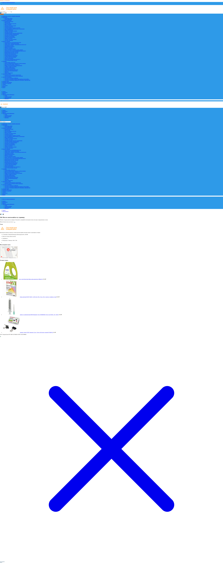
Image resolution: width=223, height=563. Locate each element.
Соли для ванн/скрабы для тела (11, 60)
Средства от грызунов (6, 83)
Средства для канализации (10, 37)
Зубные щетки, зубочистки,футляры (12, 43)
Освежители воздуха (9, 26)
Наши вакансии (8, 97)
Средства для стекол (9, 31)
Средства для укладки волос (10, 53)
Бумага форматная (8, 19)
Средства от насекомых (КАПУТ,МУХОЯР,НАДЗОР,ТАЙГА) (17, 79)
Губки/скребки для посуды (10, 62)
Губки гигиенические (9, 58)
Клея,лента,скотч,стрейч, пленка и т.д (12, 64)
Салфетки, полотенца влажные (11, 30)
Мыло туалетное (8, 24)
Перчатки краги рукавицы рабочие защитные (14, 183)
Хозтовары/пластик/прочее (10, 68)
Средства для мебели (9, 40)
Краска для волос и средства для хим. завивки (14, 49)
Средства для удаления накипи (11, 35)
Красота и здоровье (6, 41)
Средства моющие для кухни (10, 23)
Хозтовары (4, 61)
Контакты (7, 98)
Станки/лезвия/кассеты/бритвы (11, 56)
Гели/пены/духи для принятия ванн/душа (13, 42)
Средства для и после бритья (10, 57)
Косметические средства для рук (11, 55)
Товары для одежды (8, 38)
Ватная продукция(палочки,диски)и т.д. (12, 59)
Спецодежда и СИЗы (6, 73)
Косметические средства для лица (11, 52)
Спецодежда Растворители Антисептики (13, 74)
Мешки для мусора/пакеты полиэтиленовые (13, 65)
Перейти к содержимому (5, 0)
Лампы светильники (9, 72)
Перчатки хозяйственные (10, 67)
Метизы (3, 86)
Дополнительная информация (8, 94)
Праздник (7, 71)
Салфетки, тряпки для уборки (10, 66)
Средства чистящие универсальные (12, 34)
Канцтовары (4, 17)
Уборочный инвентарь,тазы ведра (11, 69)
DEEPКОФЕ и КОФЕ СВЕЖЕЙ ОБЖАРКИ (11, 16)
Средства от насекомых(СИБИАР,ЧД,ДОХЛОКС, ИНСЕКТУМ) (17, 80)
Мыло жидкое (7, 22)
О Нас (6, 95)
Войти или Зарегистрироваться (8, 2)
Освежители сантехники (9, 36)
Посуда (3, 87)
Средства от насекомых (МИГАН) (11, 78)
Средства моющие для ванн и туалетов (12, 27)
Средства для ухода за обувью (10, 39)
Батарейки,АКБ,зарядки (7, 82)
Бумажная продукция (9, 21)
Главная (3, 91)
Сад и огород (5, 85)
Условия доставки (8, 96)
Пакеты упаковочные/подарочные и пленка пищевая (15, 63)
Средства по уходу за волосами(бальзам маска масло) (15, 50)
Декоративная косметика (9, 46)
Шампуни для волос (9, 47)
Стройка (4, 84)
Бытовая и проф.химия (6, 20)
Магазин (5, 92)
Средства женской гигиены (10, 48)
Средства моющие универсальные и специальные (14, 28)
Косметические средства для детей (11, 51)
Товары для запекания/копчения (11, 70)
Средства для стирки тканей (10, 25)
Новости (4, 93)
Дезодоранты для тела (9, 45)
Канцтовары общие (8, 18)
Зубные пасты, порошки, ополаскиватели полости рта (15, 44)
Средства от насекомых (7, 77)
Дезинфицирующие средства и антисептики (13, 33)
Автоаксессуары (5, 81)
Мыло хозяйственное (9, 29)
